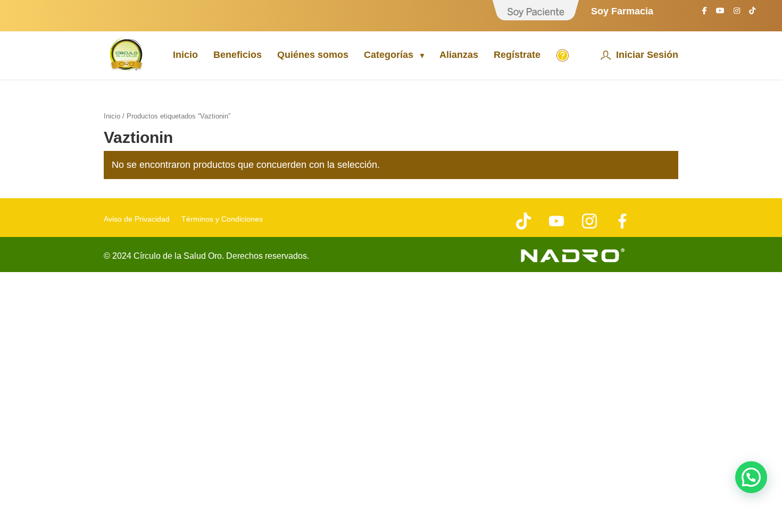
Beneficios (237, 55)
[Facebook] (704, 13)
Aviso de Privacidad (137, 219)
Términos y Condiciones (222, 219)
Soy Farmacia (622, 11)
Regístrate (517, 55)
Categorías (388, 55)
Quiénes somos (312, 55)
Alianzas (458, 55)
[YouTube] (720, 13)
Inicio (185, 55)
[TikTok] (752, 13)
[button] (751, 477)
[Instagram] (737, 13)
